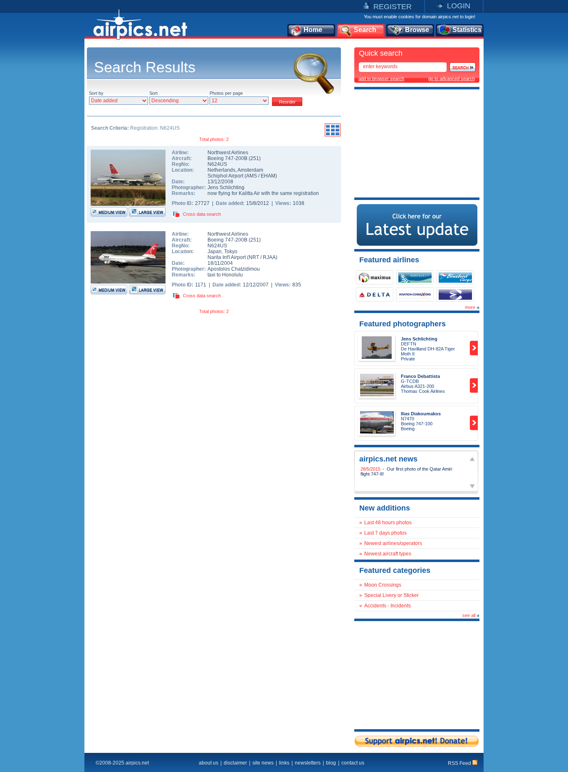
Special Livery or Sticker (391, 595)
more (470, 307)
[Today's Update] (417, 244)
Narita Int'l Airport (226, 257)
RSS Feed (460, 763)
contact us (352, 763)
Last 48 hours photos (388, 522)
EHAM (268, 176)
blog (331, 763)
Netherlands (221, 170)
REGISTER (392, 6)
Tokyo (230, 251)
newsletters (308, 763)
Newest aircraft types (387, 554)
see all (468, 615)
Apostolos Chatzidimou (233, 269)
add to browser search (381, 78)
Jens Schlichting (225, 187)
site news (263, 763)
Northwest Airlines (227, 152)
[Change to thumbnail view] (332, 135)
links (284, 763)
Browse (417, 29)
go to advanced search (451, 78)
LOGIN (458, 6)
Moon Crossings (382, 585)
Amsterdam (250, 170)
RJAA (269, 257)
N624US (217, 164)
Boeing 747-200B (228, 158)
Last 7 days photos (385, 533)
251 (254, 158)
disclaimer (235, 763)
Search (365, 29)
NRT (254, 257)
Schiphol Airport (225, 176)
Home (313, 29)
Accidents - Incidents (387, 606)
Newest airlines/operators (393, 543)
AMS (251, 176)
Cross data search (202, 214)
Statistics (467, 29)
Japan (214, 251)
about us (208, 763)
